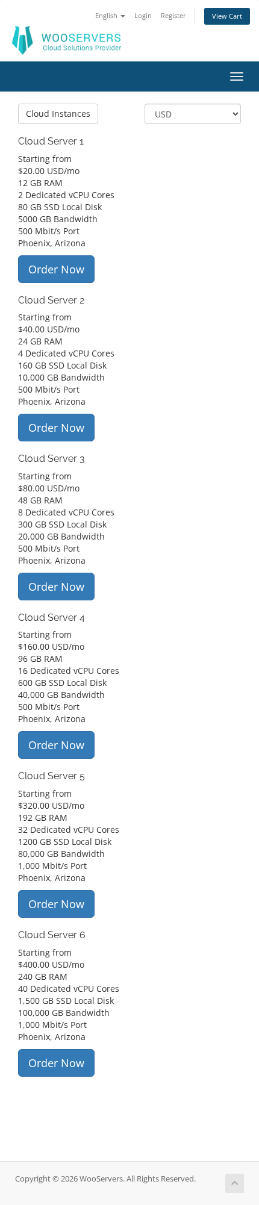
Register (173, 15)
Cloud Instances (58, 113)
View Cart (227, 15)
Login (143, 15)
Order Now (56, 269)
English (107, 15)
